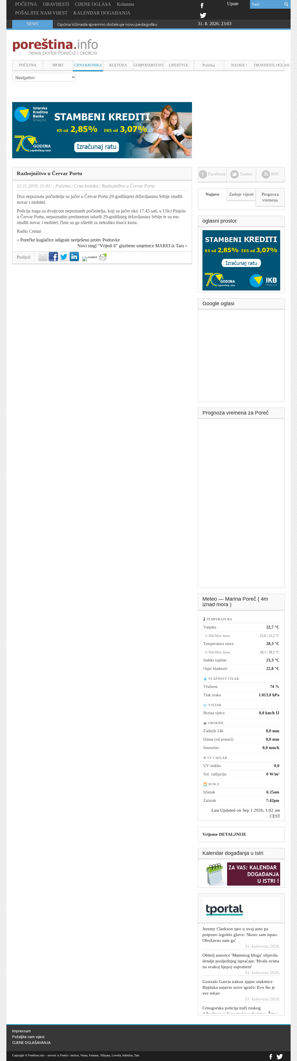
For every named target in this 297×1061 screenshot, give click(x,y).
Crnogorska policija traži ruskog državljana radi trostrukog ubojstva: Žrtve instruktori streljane (240, 1006)
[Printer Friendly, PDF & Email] (102, 257)
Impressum (21, 1031)
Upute (232, 3)
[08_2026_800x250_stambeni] (102, 129)
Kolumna (125, 4)
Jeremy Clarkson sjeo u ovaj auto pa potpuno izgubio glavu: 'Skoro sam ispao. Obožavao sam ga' (240, 927)
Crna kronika (86, 186)
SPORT (58, 65)
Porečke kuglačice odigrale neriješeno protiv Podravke (70, 239)
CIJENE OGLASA (93, 4)
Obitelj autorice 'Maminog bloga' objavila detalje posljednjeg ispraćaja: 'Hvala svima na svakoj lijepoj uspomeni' (240, 953)
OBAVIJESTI (56, 4)
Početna (62, 186)
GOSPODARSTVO (148, 65)
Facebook (202, 5)
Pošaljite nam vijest (28, 1037)
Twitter (203, 15)
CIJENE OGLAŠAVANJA (31, 1042)
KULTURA (118, 65)
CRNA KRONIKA (88, 65)
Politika (208, 65)
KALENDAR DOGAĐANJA (102, 12)
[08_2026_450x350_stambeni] (241, 260)
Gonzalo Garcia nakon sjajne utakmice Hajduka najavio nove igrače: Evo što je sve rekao (238, 980)
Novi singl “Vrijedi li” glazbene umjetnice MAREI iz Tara (130, 245)
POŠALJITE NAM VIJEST (41, 12)
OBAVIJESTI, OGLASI (269, 65)
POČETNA (26, 4)
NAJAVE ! (239, 65)
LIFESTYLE (178, 65)
